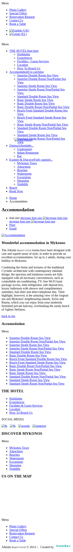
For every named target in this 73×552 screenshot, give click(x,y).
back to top (8, 316)
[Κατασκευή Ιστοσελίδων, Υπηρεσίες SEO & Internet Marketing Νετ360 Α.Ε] (63, 547)
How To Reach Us (21, 412)
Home (13, 198)
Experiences (16, 402)
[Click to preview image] (13, 235)
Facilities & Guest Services (25, 405)
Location (14, 409)
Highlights (15, 398)
